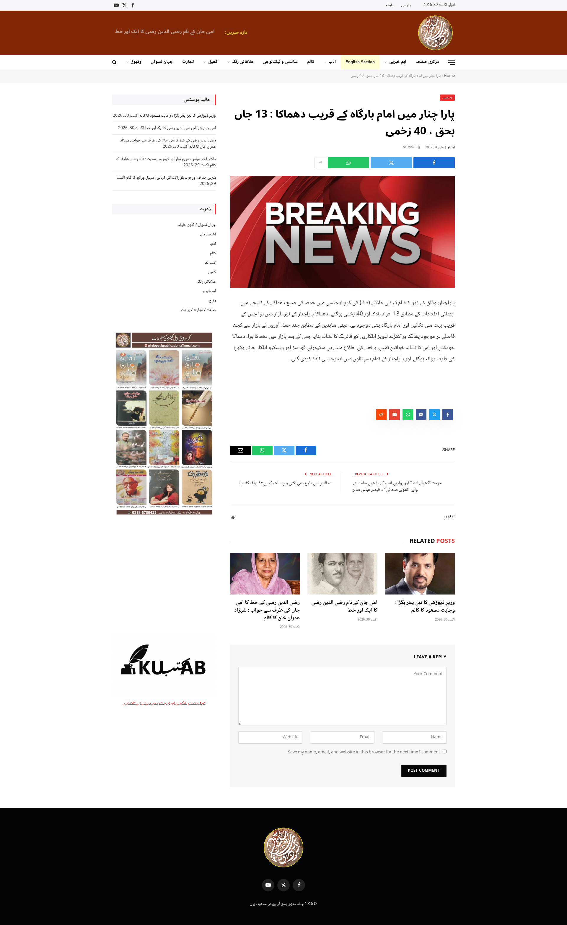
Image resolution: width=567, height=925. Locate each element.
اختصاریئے (208, 234)
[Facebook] (475, 317)
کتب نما (210, 262)
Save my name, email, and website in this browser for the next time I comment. (363, 752)
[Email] (475, 362)
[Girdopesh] (435, 33)
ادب (332, 62)
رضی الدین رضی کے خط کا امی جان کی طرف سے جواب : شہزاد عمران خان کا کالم (267, 610)
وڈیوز (136, 62)
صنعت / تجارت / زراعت (198, 310)
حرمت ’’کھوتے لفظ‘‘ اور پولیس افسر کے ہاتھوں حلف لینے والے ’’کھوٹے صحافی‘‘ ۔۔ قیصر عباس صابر (397, 487)
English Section (360, 62)
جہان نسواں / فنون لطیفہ (197, 225)
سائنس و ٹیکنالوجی (280, 62)
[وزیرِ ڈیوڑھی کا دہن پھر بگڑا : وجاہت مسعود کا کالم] (420, 574)
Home (449, 76)
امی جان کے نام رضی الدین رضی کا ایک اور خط (165, 31)
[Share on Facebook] (434, 162)
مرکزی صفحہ (427, 62)
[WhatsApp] (475, 347)
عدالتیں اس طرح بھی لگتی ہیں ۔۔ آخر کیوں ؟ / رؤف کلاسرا (285, 483)
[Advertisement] (164, 575)
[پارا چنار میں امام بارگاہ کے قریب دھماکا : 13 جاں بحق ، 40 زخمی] (342, 232)
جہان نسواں (162, 62)
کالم (310, 62)
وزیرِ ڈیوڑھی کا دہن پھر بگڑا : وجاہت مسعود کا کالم (425, 607)
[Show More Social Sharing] (320, 162)
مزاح (212, 300)
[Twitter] (475, 332)
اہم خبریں (397, 62)
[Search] (115, 62)
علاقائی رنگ (242, 62)
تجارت (188, 62)
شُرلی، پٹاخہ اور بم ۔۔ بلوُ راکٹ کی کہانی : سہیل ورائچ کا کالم (171, 177)
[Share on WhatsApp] (348, 162)
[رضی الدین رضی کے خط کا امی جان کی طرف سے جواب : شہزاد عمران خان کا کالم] (265, 574)
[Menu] (451, 62)
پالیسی (406, 5)
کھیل (213, 62)
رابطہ (389, 5)
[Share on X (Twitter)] (391, 162)
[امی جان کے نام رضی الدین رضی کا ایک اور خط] (342, 574)
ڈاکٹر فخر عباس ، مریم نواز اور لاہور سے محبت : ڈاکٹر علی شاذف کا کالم (166, 162)
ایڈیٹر (451, 147)
